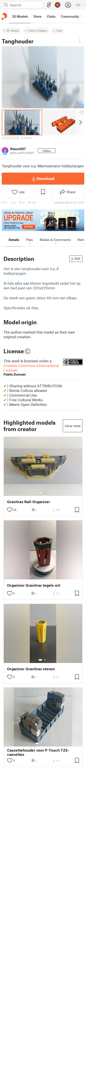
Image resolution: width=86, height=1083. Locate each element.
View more (73, 426)
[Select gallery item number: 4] (48, 743)
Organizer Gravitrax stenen (31, 669)
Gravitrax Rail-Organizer (28, 502)
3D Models (12, 30)
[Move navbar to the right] (81, 16)
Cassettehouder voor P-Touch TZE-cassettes (38, 752)
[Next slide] (80, 122)
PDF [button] (77, 259)
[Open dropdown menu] (79, 40)
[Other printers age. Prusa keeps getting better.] (43, 220)
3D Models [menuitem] (20, 16)
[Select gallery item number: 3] (45, 743)
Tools (59, 30)
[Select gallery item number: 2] (45, 493)
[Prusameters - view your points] (57, 5)
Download (45, 178)
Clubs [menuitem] (51, 16)
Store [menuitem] (37, 16)
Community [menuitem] (70, 16)
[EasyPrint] (49, 5)
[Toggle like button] (9, 509)
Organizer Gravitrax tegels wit (33, 585)
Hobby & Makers (37, 30)
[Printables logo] (4, 16)
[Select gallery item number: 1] (40, 493)
